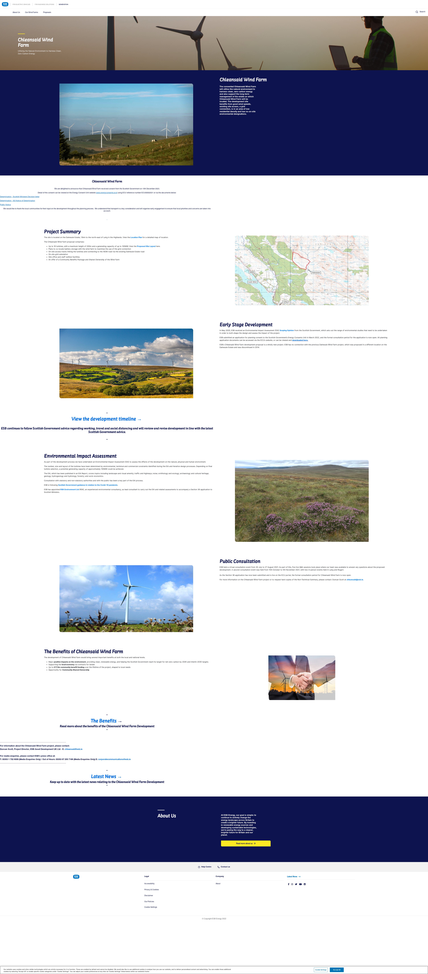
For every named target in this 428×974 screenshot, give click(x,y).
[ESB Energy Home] (107, 876)
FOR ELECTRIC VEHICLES (22, 5)
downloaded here (300, 340)
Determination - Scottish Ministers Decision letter (19, 197)
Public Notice (5, 205)
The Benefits (103, 721)
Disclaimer (148, 896)
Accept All (336, 970)
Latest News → (106, 776)
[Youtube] (300, 884)
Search (422, 12)
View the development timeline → (107, 419)
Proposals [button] (47, 12)
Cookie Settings (150, 907)
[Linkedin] (305, 884)
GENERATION (64, 5)
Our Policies (149, 902)
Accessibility (149, 884)
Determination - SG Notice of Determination (17, 201)
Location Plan (136, 237)
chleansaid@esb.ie (73, 749)
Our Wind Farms (31, 12)
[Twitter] (296, 884)
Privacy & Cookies (151, 890)
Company (220, 877)
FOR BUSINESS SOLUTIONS (45, 5)
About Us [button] (16, 12)
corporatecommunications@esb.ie (114, 760)
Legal (146, 877)
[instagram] (292, 884)
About (218, 884)
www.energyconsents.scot (106, 193)
